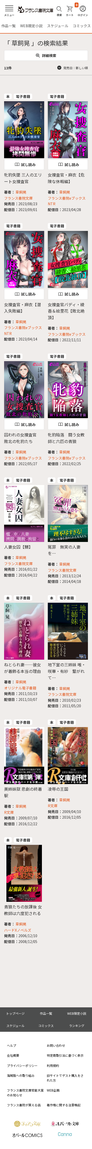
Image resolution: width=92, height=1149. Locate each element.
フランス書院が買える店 (24, 1105)
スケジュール (57, 25)
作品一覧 (8, 25)
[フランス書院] (35, 9)
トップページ (15, 1013)
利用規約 (53, 1065)
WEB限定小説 (31, 25)
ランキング (76, 1025)
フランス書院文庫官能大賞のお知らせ (25, 1092)
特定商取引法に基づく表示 (65, 1055)
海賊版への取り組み (20, 1075)
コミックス (82, 25)
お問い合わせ (56, 1045)
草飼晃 (21, 192)
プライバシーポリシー (22, 1065)
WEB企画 (53, 1090)
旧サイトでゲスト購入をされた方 (65, 1077)
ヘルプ (11, 1045)
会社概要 (13, 1055)
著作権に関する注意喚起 (63, 1105)
